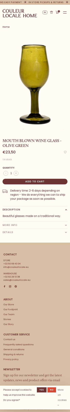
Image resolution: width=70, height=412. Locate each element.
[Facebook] (4, 286)
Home (6, 27)
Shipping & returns (13, 354)
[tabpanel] (35, 83)
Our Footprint (10, 309)
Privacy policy (11, 359)
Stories (7, 319)
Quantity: (9, 167)
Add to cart (35, 181)
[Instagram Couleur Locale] (10, 286)
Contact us (9, 339)
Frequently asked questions (18, 344)
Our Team (8, 314)
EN (45, 12)
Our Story (8, 324)
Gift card (51, 12)
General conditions (13, 349)
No (52, 389)
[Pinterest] (16, 286)
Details (8, 232)
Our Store (8, 304)
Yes (41, 389)
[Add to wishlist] (65, 152)
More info (10, 225)
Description (11, 209)
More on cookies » (62, 397)
